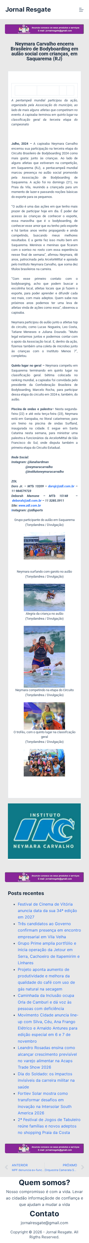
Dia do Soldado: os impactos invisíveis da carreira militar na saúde (46, 1080)
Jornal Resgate (28, 9)
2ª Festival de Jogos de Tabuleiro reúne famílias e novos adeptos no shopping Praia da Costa (49, 1126)
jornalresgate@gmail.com (44, 1222)
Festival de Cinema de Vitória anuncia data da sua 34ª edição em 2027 (47, 911)
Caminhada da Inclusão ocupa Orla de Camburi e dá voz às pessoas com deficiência (46, 1002)
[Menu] (81, 9)
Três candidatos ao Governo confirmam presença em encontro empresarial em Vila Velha (49, 930)
